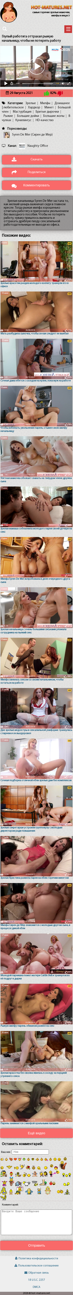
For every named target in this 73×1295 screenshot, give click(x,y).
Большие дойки (28, 116)
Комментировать (36, 185)
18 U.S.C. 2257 (36, 1280)
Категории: (15, 103)
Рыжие (8, 116)
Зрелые (30, 103)
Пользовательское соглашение (38, 1265)
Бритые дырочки (47, 111)
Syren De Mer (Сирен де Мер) (32, 134)
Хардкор (34, 107)
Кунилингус (23, 120)
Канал (12, 146)
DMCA (36, 1287)
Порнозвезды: (17, 128)
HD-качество (45, 120)
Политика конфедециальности (38, 1258)
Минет (49, 107)
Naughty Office (38, 146)
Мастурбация (22, 111)
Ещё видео (36, 1133)
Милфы (45, 103)
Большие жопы (53, 116)
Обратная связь (38, 1272)
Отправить (36, 1245)
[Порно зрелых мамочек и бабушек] (51, 7)
